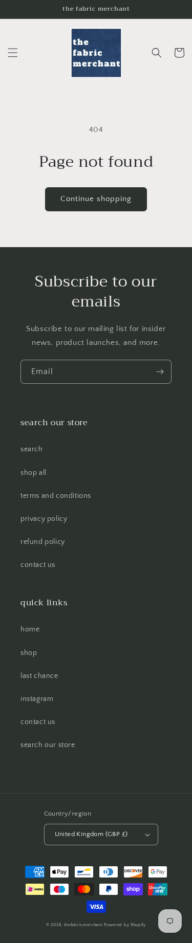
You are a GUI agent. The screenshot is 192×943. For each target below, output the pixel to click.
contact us (37, 565)
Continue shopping (96, 198)
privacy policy (43, 519)
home (29, 629)
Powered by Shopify (125, 925)
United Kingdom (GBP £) (91, 834)
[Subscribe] (159, 372)
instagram (36, 699)
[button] (13, 52)
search (31, 449)
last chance (39, 676)
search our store (47, 745)
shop (28, 653)
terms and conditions (55, 496)
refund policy (42, 542)
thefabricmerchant (83, 925)
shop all (33, 473)
